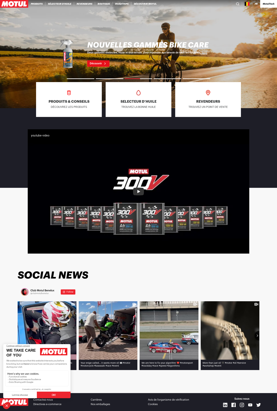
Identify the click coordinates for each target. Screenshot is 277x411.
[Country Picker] (247, 4)
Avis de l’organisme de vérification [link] (168, 400)
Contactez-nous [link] (43, 400)
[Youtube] (250, 405)
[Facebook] (233, 405)
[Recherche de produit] (238, 3)
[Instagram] (242, 405)
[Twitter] (258, 405)
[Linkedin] (225, 405)
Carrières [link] (96, 400)
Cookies (153, 404)
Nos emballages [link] (100, 404)
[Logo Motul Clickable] (14, 4)
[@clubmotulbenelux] (24, 292)
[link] (104, 4)
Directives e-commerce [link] (47, 404)
